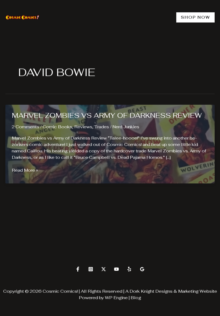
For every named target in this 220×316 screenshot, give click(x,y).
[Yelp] (129, 269)
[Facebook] (77, 269)
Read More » (25, 170)
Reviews (83, 127)
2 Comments (25, 127)
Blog (136, 297)
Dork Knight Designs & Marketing (164, 291)
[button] (195, 17)
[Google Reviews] (142, 269)
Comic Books (57, 127)
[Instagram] (90, 269)
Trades (101, 127)
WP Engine (116, 297)
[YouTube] (116, 269)
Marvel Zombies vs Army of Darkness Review (107, 115)
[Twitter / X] (103, 269)
